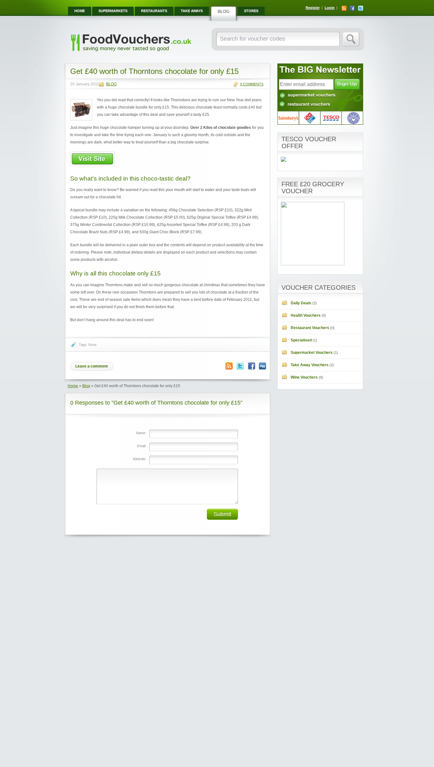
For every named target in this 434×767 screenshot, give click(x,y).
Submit (222, 514)
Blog (223, 11)
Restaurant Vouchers (310, 328)
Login (330, 8)
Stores (251, 11)
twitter (360, 8)
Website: (139, 459)
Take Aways (192, 11)
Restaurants (154, 11)
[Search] (351, 39)
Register (313, 8)
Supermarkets (112, 11)
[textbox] (277, 39)
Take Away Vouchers (310, 365)
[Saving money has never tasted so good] (130, 53)
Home (79, 11)
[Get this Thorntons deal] (92, 164)
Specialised (301, 340)
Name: (141, 433)
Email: (141, 446)
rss (344, 8)
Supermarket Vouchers (312, 352)
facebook (352, 8)
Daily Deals (301, 303)
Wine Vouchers (304, 377)
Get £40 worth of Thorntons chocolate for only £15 (154, 71)
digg (262, 366)
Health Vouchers (306, 315)
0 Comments (251, 84)
